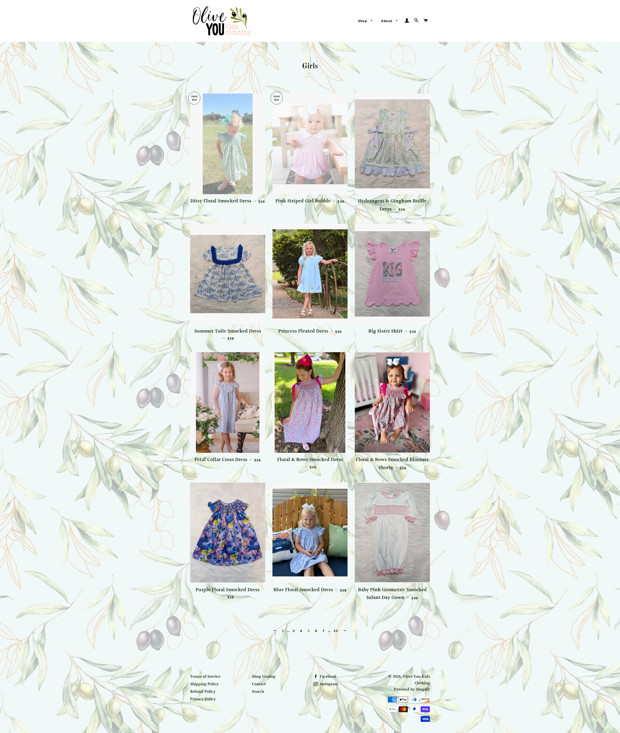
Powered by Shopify (412, 689)
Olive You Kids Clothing (416, 679)
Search (258, 691)
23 (336, 631)
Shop (363, 21)
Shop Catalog (263, 676)
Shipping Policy (204, 684)
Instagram (328, 684)
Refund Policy (203, 691)
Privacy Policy (203, 699)
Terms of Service (205, 676)
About (387, 21)
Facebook (328, 676)
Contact (259, 684)
